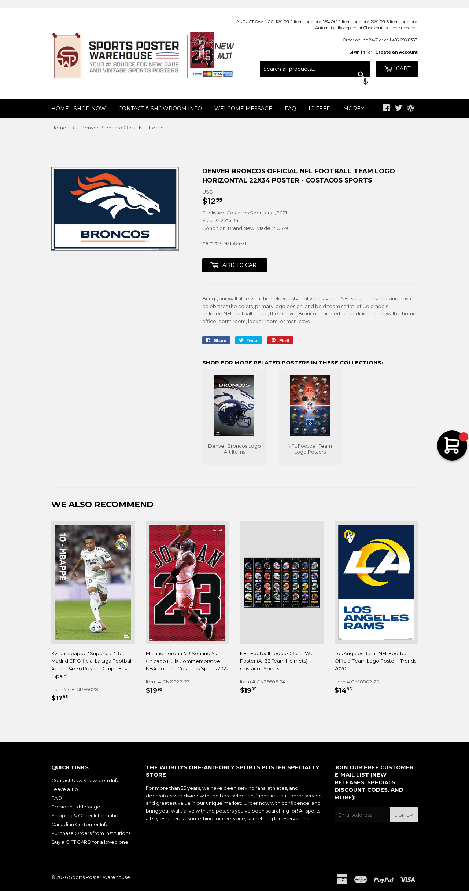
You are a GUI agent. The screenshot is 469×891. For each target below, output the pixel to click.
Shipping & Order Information (86, 815)
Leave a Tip (64, 789)
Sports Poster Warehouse (99, 877)
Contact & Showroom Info (160, 108)
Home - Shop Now (78, 108)
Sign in (357, 52)
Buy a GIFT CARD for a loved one (89, 842)
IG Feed (320, 108)
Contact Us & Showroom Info (85, 780)
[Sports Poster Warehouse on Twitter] (398, 109)
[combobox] (315, 69)
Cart (402, 68)
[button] (315, 82)
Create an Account (396, 52)
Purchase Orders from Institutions (90, 833)
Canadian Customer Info (80, 824)
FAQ (290, 108)
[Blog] (410, 109)
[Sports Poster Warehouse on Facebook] (386, 109)
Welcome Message (243, 108)
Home (58, 128)
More (352, 108)
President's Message (75, 807)
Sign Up (404, 815)
